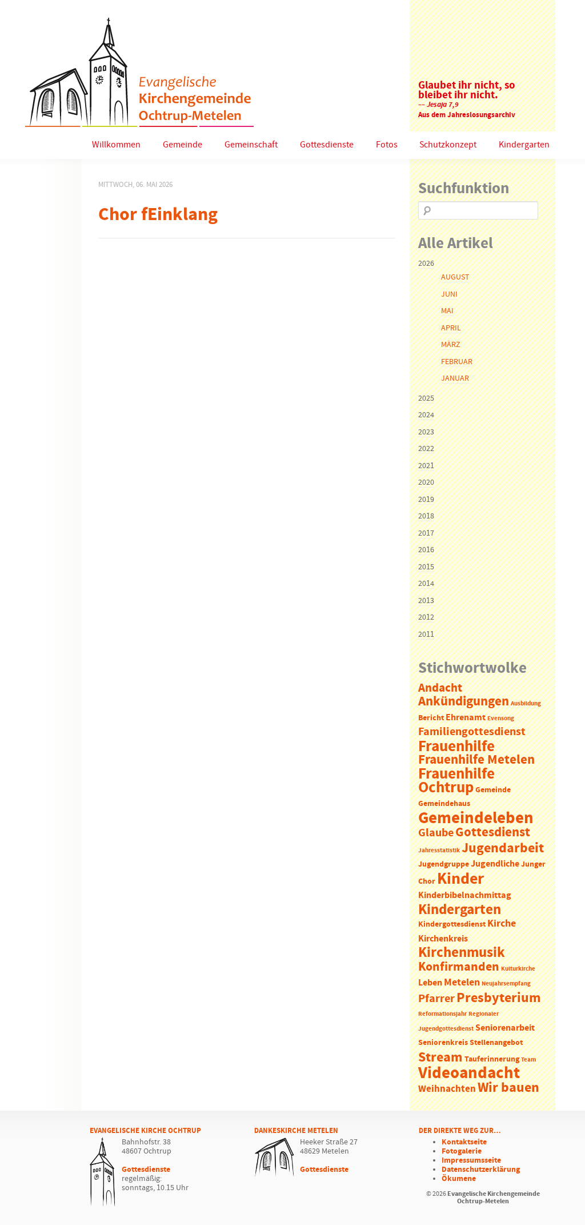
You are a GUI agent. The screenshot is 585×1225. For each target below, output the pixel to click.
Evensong (500, 718)
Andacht (440, 688)
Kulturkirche (518, 968)
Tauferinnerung (491, 1059)
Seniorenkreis (443, 1043)
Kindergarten (524, 145)
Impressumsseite (471, 1160)
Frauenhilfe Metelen (476, 760)
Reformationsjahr (442, 1014)
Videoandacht (469, 1073)
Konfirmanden (458, 967)
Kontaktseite (464, 1142)
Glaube (436, 833)
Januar (455, 378)
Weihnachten (447, 1089)
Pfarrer (436, 999)
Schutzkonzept (447, 145)
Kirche (501, 923)
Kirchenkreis (443, 939)
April (451, 328)
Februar (456, 361)
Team (528, 1059)
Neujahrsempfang (506, 983)
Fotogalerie (462, 1151)
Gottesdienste (327, 145)
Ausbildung (526, 703)
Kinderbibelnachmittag (464, 895)
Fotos (387, 145)
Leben (430, 983)
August (455, 277)
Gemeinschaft (251, 145)
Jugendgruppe (443, 864)
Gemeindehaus (444, 804)
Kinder (460, 879)
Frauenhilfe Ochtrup (456, 781)
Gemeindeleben (476, 818)
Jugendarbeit (503, 848)
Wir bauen (508, 1088)
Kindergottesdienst (452, 924)
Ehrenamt (466, 718)
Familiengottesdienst (472, 732)
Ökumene (459, 1178)
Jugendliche (495, 864)
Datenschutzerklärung (481, 1169)
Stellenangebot (496, 1043)
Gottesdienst (492, 832)
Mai (447, 311)
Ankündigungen (463, 702)
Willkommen (116, 145)
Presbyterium (498, 998)
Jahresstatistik (439, 850)
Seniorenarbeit (505, 1028)
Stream (440, 1057)
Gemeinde (182, 145)
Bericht (431, 718)
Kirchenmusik (461, 953)
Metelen (462, 982)
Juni (449, 294)
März (450, 344)
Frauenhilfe (456, 746)
